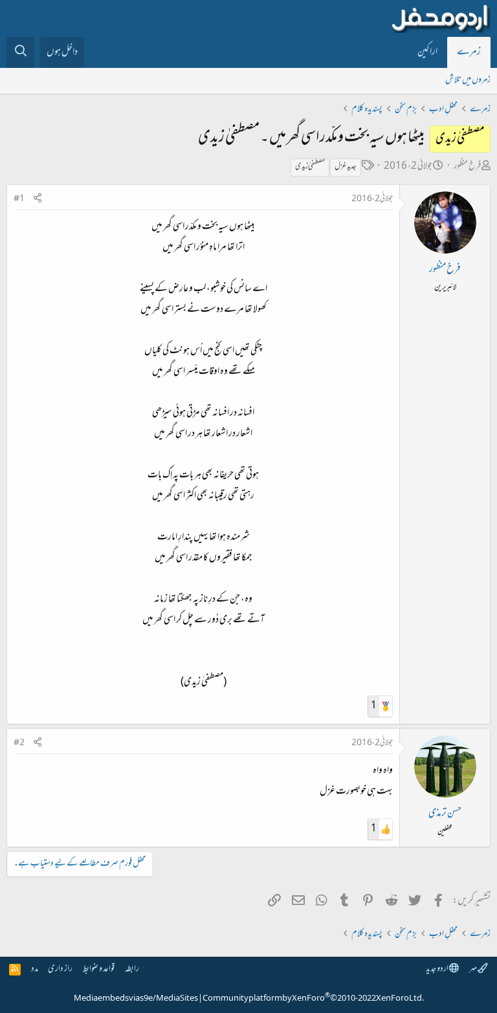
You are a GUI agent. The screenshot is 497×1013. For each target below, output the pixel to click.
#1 (19, 199)
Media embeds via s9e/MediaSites (136, 999)
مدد (34, 969)
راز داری (60, 969)
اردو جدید (437, 969)
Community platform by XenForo (313, 999)
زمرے (469, 52)
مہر (473, 969)
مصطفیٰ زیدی (310, 167)
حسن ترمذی (444, 813)
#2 (19, 743)
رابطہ (132, 969)
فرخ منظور (467, 166)
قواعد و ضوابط (99, 969)
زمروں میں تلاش (468, 80)
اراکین (427, 52)
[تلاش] (20, 52)
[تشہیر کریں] (37, 200)
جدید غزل (346, 167)
